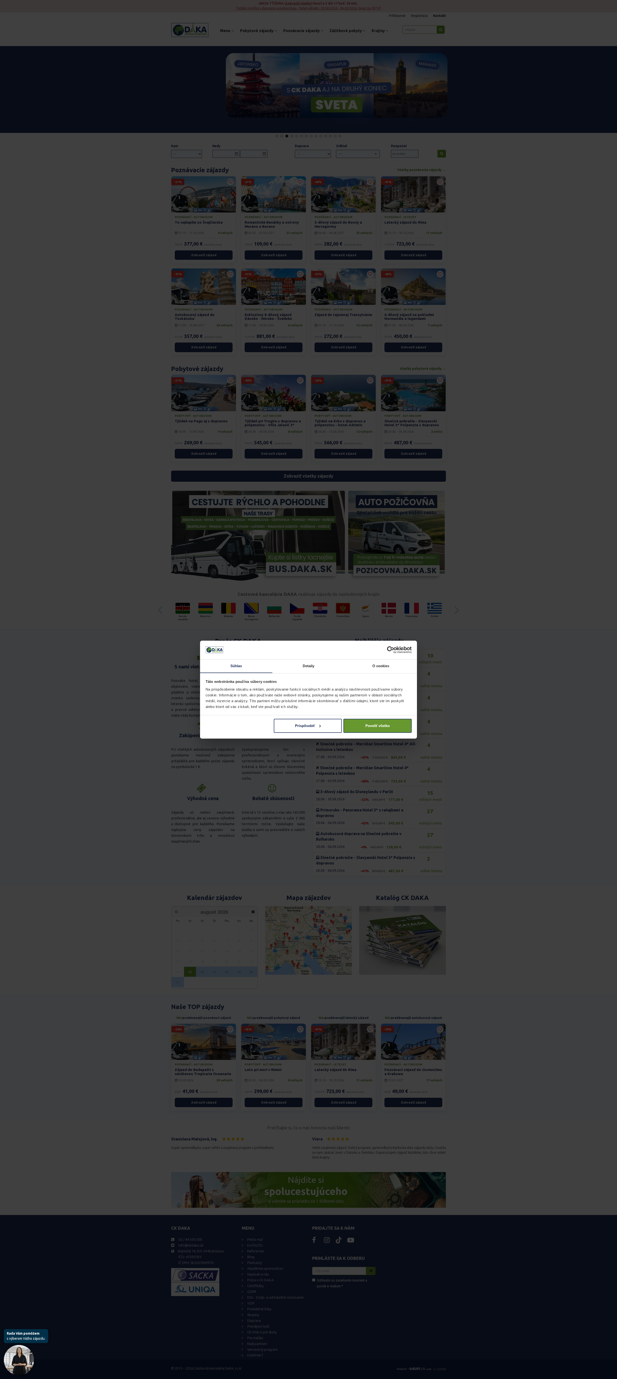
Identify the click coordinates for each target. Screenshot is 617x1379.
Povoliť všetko (377, 726)
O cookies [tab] (380, 666)
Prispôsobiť (305, 726)
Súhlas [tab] (236, 666)
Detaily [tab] (309, 666)
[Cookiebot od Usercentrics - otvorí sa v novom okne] (390, 649)
